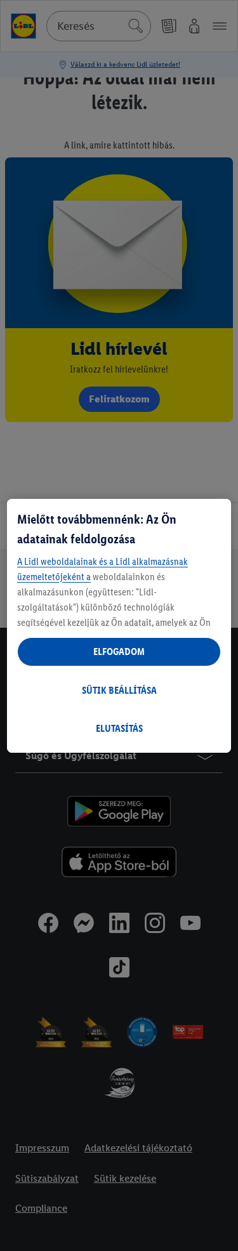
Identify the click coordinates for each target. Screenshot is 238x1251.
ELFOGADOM (119, 651)
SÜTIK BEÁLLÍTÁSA (119, 690)
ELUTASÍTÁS (119, 728)
